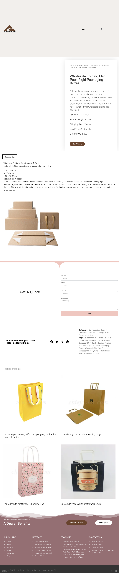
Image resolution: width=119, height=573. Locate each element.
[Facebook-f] (111, 571)
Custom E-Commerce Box (92, 65)
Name (63, 275)
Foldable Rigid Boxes (101, 332)
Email (63, 283)
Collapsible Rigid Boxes (93, 338)
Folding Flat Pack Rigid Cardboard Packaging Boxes (95, 345)
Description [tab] (10, 157)
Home (72, 65)
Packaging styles (86, 335)
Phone (63, 290)
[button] (83, 29)
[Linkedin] (116, 571)
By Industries (79, 65)
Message (64, 298)
